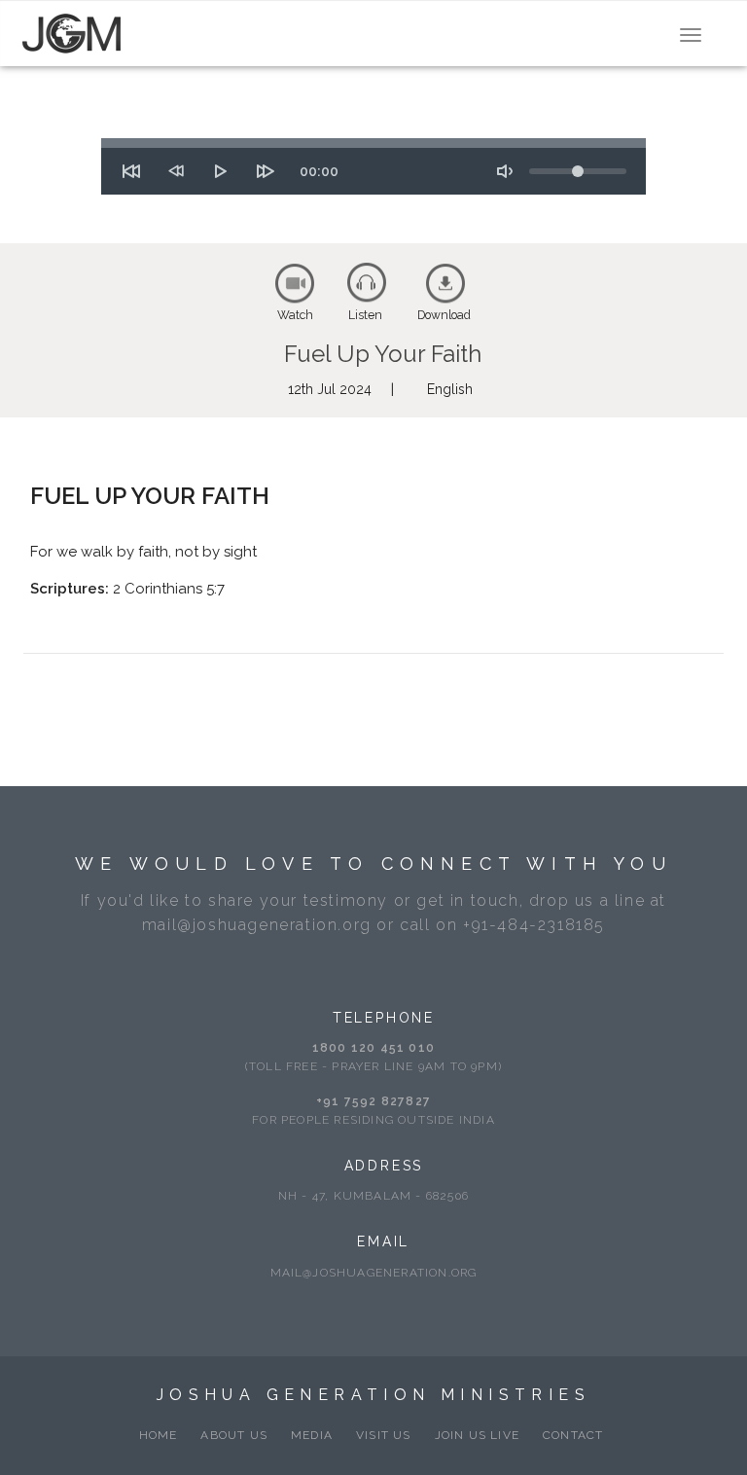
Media (312, 1435)
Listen (365, 315)
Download (444, 315)
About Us (233, 1435)
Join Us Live (477, 1435)
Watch (295, 315)
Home (158, 1435)
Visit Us (383, 1435)
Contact (573, 1435)
